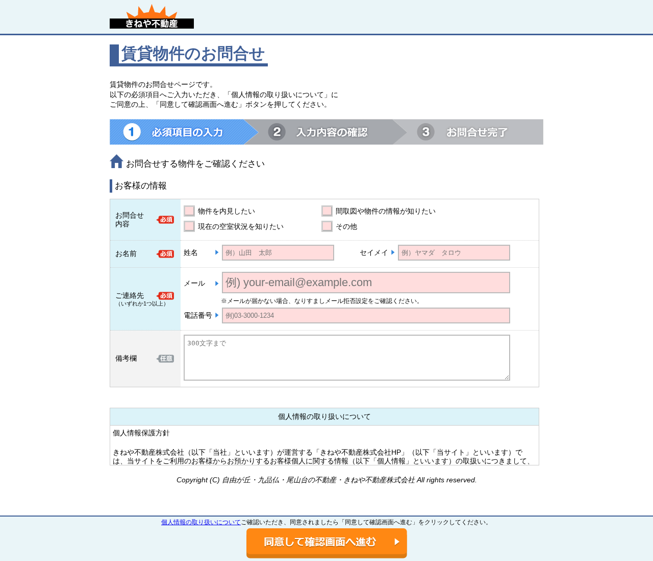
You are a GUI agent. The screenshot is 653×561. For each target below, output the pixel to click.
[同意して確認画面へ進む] (326, 543)
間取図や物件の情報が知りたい (386, 211)
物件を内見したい (226, 211)
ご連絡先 (129, 295)
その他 (346, 226)
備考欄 (126, 358)
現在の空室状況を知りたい (241, 226)
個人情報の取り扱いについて (201, 522)
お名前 (126, 253)
